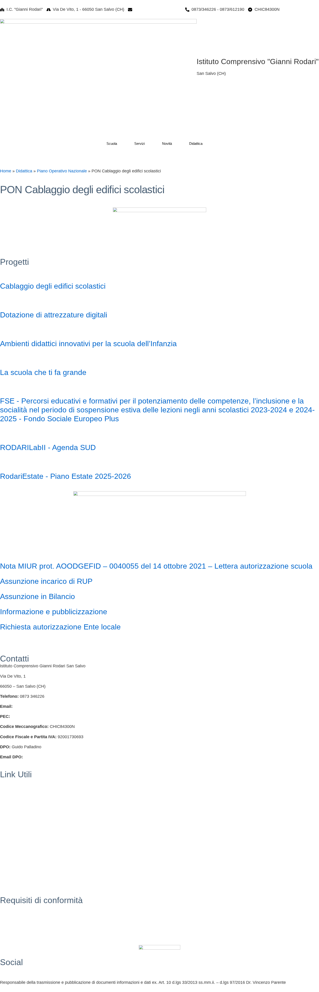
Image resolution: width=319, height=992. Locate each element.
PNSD (6, 872)
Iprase (6, 852)
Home (5, 171)
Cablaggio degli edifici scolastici (53, 286)
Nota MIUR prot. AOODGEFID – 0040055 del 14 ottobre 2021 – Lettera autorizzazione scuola (156, 566)
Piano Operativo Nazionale (62, 171)
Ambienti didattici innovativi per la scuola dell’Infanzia (88, 343)
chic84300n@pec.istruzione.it (38, 716)
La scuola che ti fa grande (43, 372)
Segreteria (9, 781)
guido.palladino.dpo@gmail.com (54, 757)
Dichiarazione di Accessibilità (27, 917)
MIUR (5, 791)
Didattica (195, 143)
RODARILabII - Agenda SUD (48, 447)
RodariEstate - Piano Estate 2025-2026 (65, 476)
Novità (167, 143)
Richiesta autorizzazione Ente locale (60, 627)
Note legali (10, 928)
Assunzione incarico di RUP (46, 581)
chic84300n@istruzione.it (158, 9)
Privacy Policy (13, 907)
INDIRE (7, 842)
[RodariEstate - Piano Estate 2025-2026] (6, 462)
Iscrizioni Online (15, 802)
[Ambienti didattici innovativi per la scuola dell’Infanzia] (6, 329)
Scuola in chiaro (15, 822)
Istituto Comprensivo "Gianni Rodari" (258, 61)
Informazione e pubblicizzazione (53, 611)
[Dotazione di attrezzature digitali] (6, 301)
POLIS (6, 832)
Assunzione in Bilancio (37, 596)
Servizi (139, 143)
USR (4, 812)
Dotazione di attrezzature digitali (53, 315)
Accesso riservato (16, 938)
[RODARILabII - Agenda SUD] (6, 433)
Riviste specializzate (19, 862)
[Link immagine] (98, 66)
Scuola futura (12, 882)
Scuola (111, 143)
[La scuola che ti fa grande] (6, 358)
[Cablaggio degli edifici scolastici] (6, 272)
